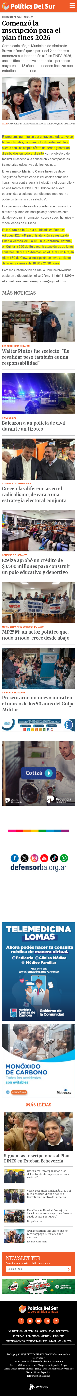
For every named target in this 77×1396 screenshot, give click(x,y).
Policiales (32, 1336)
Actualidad (46, 1331)
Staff (52, 1341)
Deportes (62, 1331)
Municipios (15, 1331)
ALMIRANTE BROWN (33, 123)
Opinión (46, 1336)
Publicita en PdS (36, 1341)
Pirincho (59, 1336)
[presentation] (10, 102)
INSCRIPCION (50, 123)
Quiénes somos (15, 1341)
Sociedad (18, 1336)
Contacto (65, 1341)
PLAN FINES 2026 (66, 123)
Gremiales (31, 1331)
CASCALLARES (15, 123)
